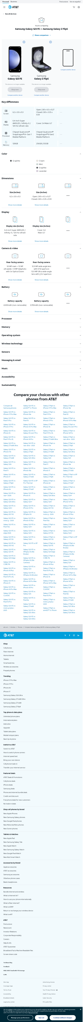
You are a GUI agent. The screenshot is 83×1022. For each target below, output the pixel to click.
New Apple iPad (9, 838)
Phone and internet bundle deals (15, 792)
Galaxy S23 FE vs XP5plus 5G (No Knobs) (29, 551)
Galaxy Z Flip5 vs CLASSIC (49, 588)
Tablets (6, 659)
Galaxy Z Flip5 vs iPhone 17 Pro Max (49, 407)
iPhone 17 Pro (8, 684)
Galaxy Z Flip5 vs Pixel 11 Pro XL (49, 432)
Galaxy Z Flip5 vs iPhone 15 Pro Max (69, 419)
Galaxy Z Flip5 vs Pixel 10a (49, 519)
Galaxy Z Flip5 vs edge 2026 (49, 525)
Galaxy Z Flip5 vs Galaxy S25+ (69, 519)
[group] (41, 644)
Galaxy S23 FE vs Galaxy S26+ (9, 507)
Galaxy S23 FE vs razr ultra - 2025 (29, 444)
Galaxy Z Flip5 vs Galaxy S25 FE (49, 544)
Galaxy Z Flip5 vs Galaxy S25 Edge (49, 550)
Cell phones (7, 648)
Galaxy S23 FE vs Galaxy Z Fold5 (29, 475)
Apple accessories (10, 867)
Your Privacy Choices (49, 990)
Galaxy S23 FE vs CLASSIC (9, 594)
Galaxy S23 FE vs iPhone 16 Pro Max (10, 588)
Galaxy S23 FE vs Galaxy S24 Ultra (29, 617)
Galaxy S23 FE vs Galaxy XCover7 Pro (30, 432)
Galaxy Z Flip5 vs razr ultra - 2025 (69, 438)
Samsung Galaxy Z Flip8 (12, 706)
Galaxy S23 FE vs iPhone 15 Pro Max (30, 425)
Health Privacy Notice (49, 994)
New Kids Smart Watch (11, 857)
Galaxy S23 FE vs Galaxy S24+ (29, 500)
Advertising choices (49, 982)
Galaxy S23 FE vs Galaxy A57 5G (9, 513)
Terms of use (7, 990)
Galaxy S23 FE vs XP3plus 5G (29, 513)
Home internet (8, 655)
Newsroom (7, 928)
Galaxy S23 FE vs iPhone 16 (9, 432)
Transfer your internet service (14, 767)
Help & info (7, 943)
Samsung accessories (11, 874)
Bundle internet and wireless (13, 892)
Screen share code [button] (10, 954)
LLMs (5, 974)
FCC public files (47, 1002)
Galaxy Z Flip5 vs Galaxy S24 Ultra (69, 611)
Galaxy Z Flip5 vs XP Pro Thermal (70, 475)
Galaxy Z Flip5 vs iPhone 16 (49, 425)
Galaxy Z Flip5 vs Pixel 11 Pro (49, 413)
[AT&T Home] (13, 7)
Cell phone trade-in (10, 764)
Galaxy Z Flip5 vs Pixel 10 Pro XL (49, 569)
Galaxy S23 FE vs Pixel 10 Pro (9, 600)
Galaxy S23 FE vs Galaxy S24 (29, 567)
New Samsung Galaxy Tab (12, 842)
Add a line (6, 724)
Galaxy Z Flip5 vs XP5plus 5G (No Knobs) (69, 545)
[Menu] (4, 7)
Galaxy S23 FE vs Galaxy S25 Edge (9, 557)
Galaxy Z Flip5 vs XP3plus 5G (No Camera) (69, 554)
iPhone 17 (6, 691)
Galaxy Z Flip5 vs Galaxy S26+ (49, 500)
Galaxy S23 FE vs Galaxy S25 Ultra (29, 457)
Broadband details (8, 998)
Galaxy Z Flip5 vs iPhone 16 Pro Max (49, 582)
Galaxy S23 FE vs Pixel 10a (9, 525)
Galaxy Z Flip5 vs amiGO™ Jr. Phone (50, 609)
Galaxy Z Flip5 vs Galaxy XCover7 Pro (70, 425)
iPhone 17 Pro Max (10, 680)
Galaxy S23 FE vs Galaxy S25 (29, 463)
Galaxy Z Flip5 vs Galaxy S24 (69, 561)
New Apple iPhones (10, 813)
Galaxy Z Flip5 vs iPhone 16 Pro (69, 432)
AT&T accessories (9, 871)
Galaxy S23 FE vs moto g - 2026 (9, 519)
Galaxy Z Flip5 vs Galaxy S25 (69, 457)
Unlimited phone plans (11, 716)
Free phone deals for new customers (16, 800)
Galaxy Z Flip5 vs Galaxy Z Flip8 (49, 475)
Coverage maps (8, 986)
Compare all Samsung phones (9, 407)
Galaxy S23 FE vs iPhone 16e (29, 413)
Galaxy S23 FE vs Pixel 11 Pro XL (9, 438)
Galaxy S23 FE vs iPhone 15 (9, 582)
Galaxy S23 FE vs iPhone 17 (9, 475)
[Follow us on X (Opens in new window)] (65, 635)
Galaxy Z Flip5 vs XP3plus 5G (69, 507)
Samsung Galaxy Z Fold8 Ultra (14, 699)
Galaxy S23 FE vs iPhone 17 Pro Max (10, 413)
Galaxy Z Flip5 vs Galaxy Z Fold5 (69, 469)
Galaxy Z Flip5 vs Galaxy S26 (49, 457)
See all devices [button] (10, 14)
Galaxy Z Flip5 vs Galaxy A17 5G (49, 532)
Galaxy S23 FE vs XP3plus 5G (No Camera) (29, 560)
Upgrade (6, 728)
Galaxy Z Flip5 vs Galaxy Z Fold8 (49, 450)
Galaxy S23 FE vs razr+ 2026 (9, 494)
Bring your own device (11, 760)
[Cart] (74, 7)
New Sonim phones (10, 828)
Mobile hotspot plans (11, 735)
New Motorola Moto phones (13, 825)
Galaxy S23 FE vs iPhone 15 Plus (29, 519)
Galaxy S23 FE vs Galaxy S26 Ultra (9, 500)
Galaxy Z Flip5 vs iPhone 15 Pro (69, 500)
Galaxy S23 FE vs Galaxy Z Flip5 (29, 450)
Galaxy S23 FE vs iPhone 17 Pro (9, 425)
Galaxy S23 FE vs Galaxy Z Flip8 (9, 482)
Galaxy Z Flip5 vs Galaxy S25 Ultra (69, 450)
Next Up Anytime (9, 739)
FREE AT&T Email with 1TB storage (14, 970)
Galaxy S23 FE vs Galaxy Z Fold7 (29, 488)
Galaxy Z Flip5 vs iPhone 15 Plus (69, 513)
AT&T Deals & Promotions (12, 777)
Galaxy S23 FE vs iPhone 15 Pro (29, 507)
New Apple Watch (9, 846)
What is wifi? (7, 914)
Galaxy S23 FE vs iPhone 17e (9, 450)
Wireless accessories (10, 667)
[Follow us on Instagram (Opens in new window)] (74, 635)
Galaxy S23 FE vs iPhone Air (9, 488)
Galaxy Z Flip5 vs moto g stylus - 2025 (49, 601)
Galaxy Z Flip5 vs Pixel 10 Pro (49, 594)
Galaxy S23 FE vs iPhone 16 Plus (9, 569)
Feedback (6, 966)
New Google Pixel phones (12, 821)
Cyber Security (47, 998)
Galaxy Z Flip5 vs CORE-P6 (49, 557)
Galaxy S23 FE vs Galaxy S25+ (29, 525)
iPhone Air (7, 688)
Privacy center (47, 986)
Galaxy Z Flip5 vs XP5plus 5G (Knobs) (70, 567)
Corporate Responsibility (12, 935)
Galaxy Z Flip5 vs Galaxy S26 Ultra (49, 494)
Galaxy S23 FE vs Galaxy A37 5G (9, 544)
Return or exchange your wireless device (18, 910)
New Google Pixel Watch (12, 853)
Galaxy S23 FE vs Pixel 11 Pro (9, 419)
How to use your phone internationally (17, 899)
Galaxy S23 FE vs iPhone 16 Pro (29, 438)
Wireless (12, 627)
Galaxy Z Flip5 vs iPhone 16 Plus (49, 563)
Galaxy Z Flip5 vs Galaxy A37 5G (49, 538)
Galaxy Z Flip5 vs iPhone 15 (49, 575)
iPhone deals (8, 785)
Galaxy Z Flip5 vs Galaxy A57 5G (49, 507)
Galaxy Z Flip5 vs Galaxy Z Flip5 (69, 444)
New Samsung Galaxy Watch (13, 849)
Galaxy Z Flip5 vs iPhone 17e (49, 444)
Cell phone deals (9, 781)
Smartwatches (8, 663)
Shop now (15, 89)
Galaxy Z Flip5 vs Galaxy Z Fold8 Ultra (50, 438)
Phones (20, 627)
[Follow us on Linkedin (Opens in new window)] (78, 635)
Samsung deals (9, 788)
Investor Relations (10, 932)
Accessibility (7, 994)
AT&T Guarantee (9, 947)
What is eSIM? (8, 907)
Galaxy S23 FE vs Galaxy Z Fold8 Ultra (10, 444)
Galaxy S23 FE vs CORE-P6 (9, 563)
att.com (5, 627)
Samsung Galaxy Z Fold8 (12, 703)
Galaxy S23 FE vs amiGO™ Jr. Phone (30, 407)
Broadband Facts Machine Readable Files (18, 950)
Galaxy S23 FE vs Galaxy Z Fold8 (9, 457)
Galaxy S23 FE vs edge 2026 (9, 532)
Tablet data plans (9, 731)
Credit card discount (10, 796)
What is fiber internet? (11, 903)
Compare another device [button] (68, 69)
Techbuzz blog (7, 962)
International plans (10, 720)
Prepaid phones (9, 670)
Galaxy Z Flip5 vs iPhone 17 (49, 469)
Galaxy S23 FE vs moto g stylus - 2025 (9, 608)
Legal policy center (9, 1002)
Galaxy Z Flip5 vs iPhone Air (49, 482)
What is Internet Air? (10, 895)
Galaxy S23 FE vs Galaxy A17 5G (9, 538)
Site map (6, 982)
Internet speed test (10, 756)
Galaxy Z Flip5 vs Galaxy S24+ (69, 494)
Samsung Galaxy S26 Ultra (13, 695)
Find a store (63, 2)
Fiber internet (8, 652)
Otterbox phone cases (11, 878)
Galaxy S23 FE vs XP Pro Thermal (30, 482)
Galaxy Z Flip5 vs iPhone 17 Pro (49, 419)
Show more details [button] (15, 205)
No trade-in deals (9, 804)
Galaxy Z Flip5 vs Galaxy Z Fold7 (69, 482)
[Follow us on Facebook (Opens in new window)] (69, 635)
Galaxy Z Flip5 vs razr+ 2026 (49, 488)
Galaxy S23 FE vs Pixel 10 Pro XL (9, 575)
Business (14, 2)
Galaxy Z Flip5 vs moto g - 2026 (49, 513)
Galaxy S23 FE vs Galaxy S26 (9, 463)
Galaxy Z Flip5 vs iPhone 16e (69, 407)
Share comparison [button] (42, 35)
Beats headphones (10, 882)
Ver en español (75, 2)
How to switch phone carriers (14, 752)
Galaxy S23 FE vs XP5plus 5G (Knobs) (30, 574)
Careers (6, 939)
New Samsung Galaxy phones (14, 817)
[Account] (78, 7)
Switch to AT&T (9, 749)
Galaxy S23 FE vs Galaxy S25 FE (9, 550)
